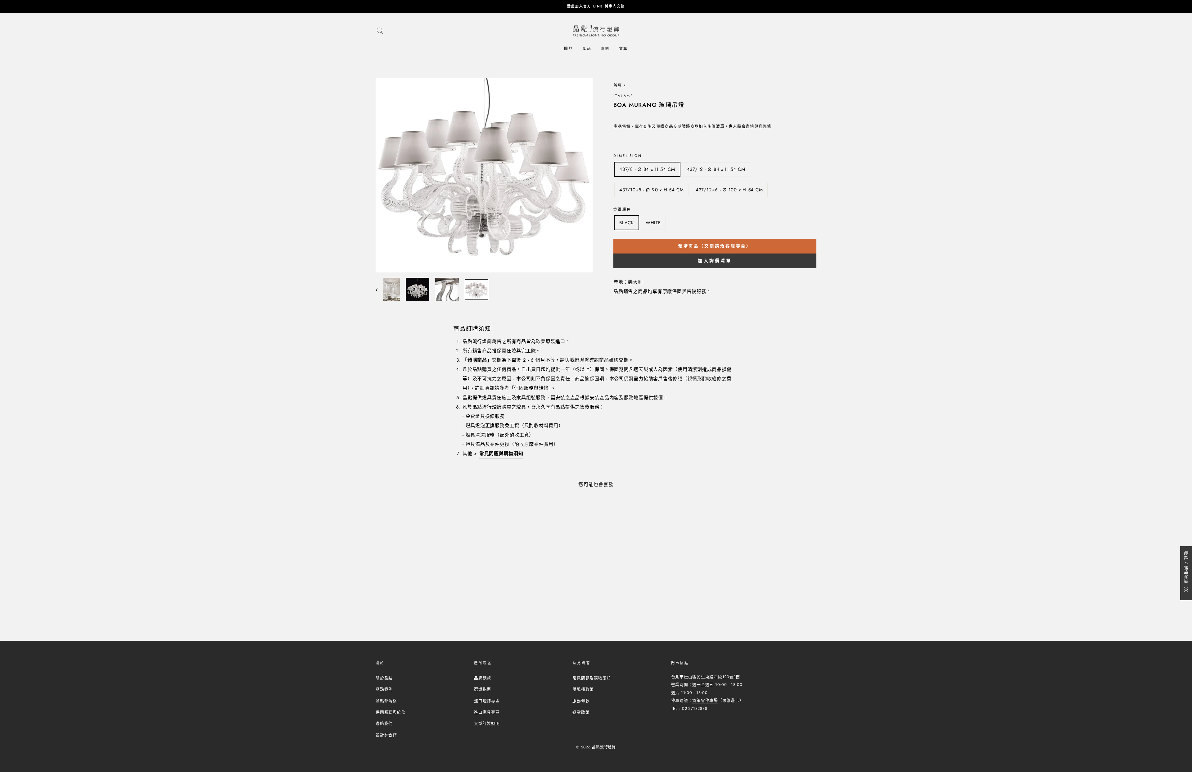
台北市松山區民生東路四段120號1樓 (705, 677)
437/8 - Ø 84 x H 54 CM (647, 169)
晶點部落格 (386, 701)
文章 (623, 49)
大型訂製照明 (487, 723)
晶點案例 (384, 689)
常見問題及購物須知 (591, 678)
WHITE (653, 222)
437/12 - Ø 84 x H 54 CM (716, 169)
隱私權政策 (583, 689)
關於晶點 (384, 678)
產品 (586, 49)
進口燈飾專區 (487, 701)
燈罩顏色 (622, 209)
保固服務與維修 (531, 388)
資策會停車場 (705, 700)
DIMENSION (627, 155)
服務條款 (580, 701)
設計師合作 (386, 735)
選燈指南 (482, 689)
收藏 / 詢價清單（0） (1186, 573)
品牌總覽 (482, 678)
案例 (605, 49)
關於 (568, 49)
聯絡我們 (384, 723)
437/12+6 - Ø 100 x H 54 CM (729, 189)
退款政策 (580, 712)
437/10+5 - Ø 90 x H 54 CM (651, 189)
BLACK (626, 222)
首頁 (617, 85)
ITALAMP (623, 95)
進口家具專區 (487, 712)
